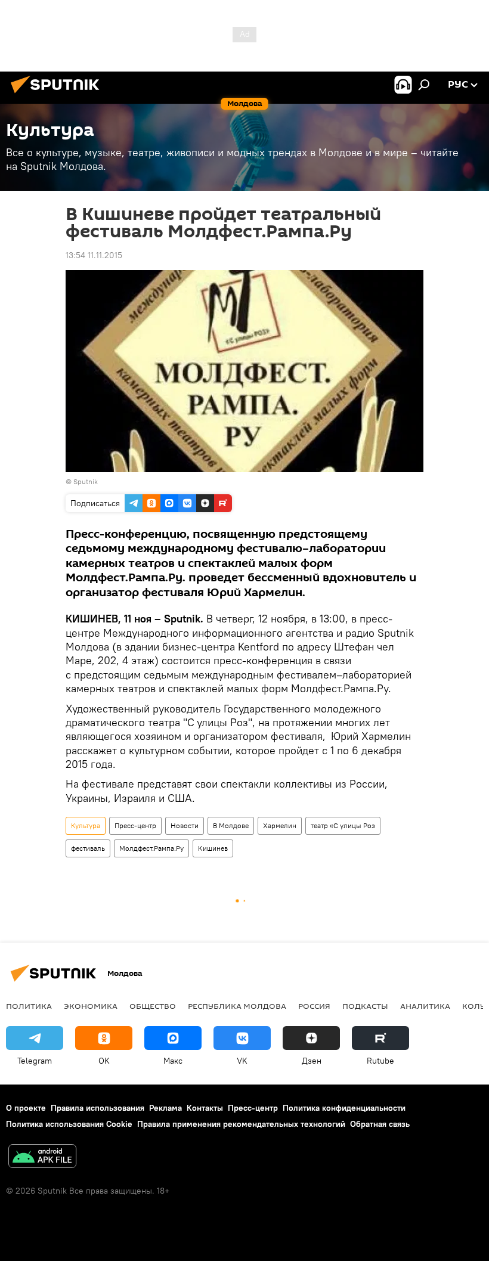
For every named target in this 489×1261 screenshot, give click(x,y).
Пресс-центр (135, 825)
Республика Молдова (237, 1005)
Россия (314, 1005)
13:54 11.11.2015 (94, 255)
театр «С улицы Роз (343, 825)
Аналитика (425, 1005)
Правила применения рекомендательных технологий (241, 1124)
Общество (152, 1005)
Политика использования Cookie (69, 1124)
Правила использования (97, 1107)
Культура (85, 825)
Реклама (165, 1107)
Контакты (205, 1107)
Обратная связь (380, 1124)
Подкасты (365, 1005)
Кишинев (213, 848)
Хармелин (279, 825)
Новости (185, 825)
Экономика (90, 1005)
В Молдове (231, 825)
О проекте (26, 1107)
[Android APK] (42, 1157)
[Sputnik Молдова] (58, 94)
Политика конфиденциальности (344, 1107)
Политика (29, 1005)
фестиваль (88, 848)
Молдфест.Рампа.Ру (151, 848)
